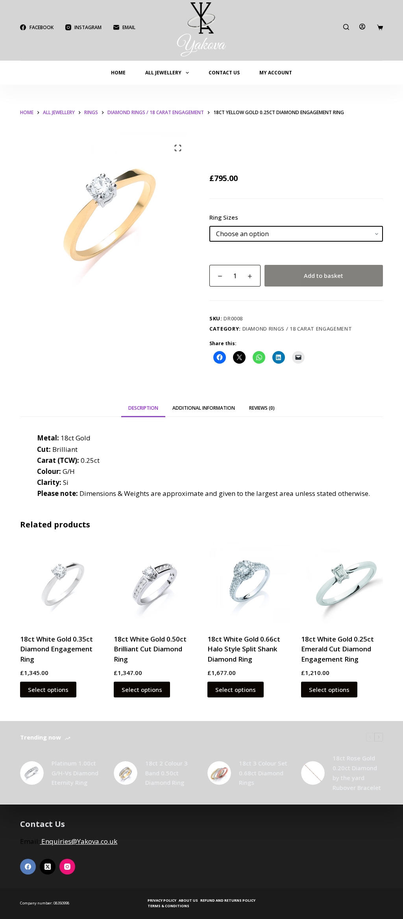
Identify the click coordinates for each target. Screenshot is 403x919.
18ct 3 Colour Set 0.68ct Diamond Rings (263, 773)
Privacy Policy (162, 900)
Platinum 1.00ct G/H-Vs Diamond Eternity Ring (75, 773)
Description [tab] (143, 408)
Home (118, 72)
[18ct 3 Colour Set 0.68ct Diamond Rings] (219, 773)
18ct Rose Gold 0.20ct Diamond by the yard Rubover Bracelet (357, 772)
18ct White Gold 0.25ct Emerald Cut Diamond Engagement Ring (337, 649)
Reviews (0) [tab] (262, 408)
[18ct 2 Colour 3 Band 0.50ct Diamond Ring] (125, 773)
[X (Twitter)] (47, 867)
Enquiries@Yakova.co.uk (78, 841)
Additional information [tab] (203, 408)
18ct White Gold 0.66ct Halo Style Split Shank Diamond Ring (243, 649)
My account (275, 72)
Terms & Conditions (168, 906)
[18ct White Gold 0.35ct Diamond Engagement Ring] (61, 583)
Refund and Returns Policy (227, 900)
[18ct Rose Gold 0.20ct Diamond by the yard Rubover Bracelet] (313, 773)
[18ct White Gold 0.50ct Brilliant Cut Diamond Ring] (155, 583)
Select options (48, 689)
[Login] (362, 27)
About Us (188, 900)
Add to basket (323, 275)
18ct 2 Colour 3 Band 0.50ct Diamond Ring (166, 773)
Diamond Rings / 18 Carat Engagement (297, 328)
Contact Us (224, 72)
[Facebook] (28, 867)
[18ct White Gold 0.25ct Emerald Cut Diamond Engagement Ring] (342, 583)
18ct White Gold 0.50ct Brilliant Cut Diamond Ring (150, 649)
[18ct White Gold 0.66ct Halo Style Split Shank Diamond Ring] (248, 583)
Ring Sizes (223, 217)
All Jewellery (163, 72)
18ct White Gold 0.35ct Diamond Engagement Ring (56, 649)
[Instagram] (67, 867)
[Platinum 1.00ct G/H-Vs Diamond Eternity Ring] (32, 773)
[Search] (346, 27)
